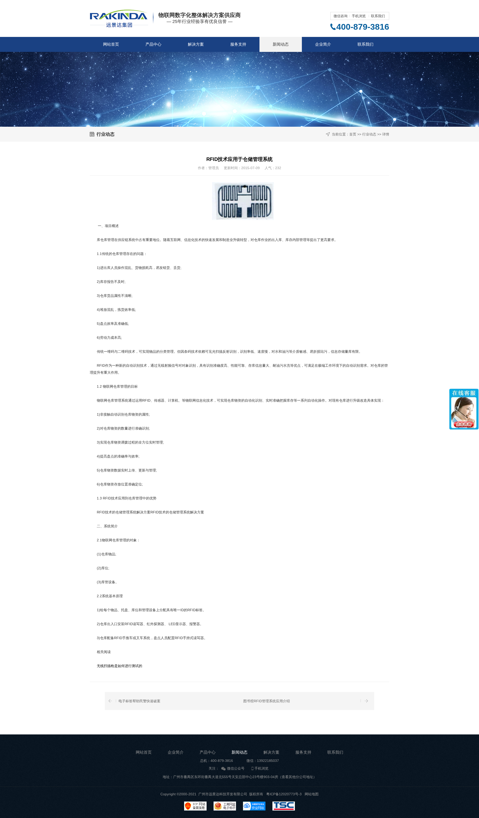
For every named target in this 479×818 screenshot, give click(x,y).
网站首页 (111, 44)
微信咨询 (341, 16)
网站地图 (312, 794)
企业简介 (323, 44)
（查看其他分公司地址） (297, 777)
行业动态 (369, 134)
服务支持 (238, 44)
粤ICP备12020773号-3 (284, 794)
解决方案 (196, 44)
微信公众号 (235, 768)
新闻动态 (281, 44)
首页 (352, 134)
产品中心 (153, 44)
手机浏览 (359, 16)
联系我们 (378, 16)
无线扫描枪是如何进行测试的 (116, 666)
